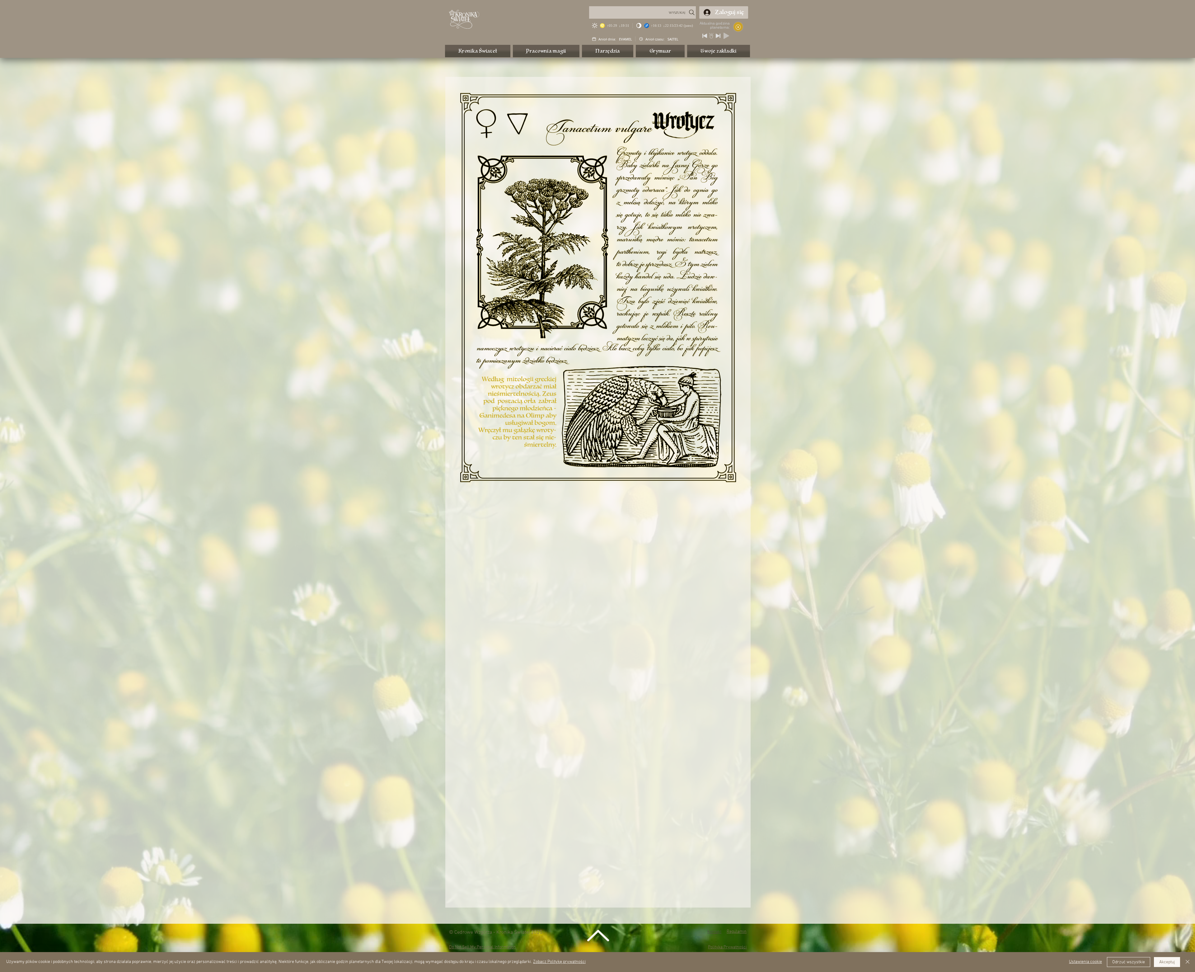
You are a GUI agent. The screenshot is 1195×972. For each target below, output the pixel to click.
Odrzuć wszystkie (1128, 962)
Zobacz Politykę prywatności (559, 962)
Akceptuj (1167, 962)
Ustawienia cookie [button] (1085, 962)
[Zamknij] (1187, 962)
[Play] (726, 36)
